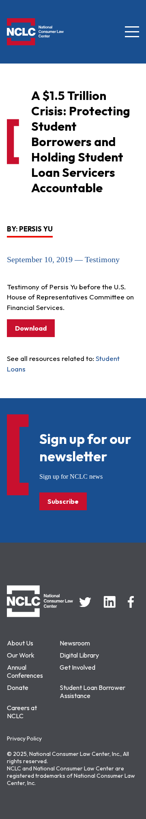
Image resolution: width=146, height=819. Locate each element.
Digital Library (79, 655)
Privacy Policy (24, 738)
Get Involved (77, 667)
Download (31, 328)
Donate (17, 687)
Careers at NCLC (22, 712)
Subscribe (63, 501)
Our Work (20, 655)
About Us (20, 643)
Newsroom (75, 643)
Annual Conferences (25, 671)
